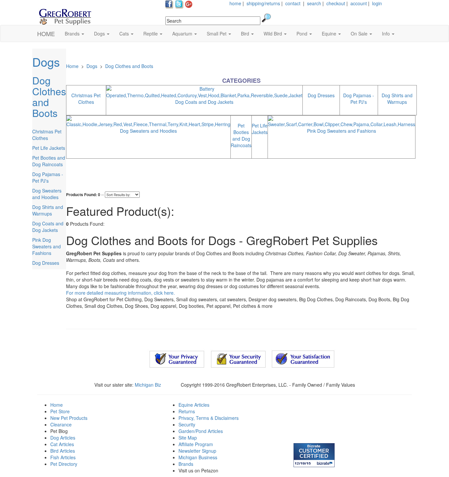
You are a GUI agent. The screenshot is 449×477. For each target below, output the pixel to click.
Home (72, 66)
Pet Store (60, 411)
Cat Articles (62, 444)
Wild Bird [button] (273, 33)
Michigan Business (197, 457)
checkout (335, 3)
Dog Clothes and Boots (49, 96)
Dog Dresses (45, 263)
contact (292, 3)
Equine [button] (330, 33)
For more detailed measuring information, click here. (120, 292)
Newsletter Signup (197, 450)
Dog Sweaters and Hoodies (46, 193)
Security (186, 424)
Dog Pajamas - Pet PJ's (47, 177)
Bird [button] (245, 33)
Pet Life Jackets (48, 148)
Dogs (46, 61)
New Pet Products (68, 418)
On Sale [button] (360, 33)
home (235, 3)
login (377, 3)
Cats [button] (124, 33)
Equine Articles (193, 404)
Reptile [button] (151, 33)
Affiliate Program (195, 444)
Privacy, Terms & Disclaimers (208, 418)
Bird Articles (62, 450)
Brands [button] (73, 33)
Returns (186, 411)
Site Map (187, 437)
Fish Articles (63, 457)
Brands (185, 464)
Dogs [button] (100, 33)
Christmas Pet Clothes (46, 134)
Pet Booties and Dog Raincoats (48, 161)
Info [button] (386, 33)
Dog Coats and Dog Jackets (47, 226)
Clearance (61, 424)
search (314, 3)
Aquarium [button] (183, 33)
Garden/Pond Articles (200, 431)
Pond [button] (302, 33)
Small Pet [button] (217, 33)
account (358, 3)
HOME (46, 33)
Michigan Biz (148, 384)
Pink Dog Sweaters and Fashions (46, 246)
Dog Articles (62, 437)
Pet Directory (63, 464)
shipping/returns (263, 3)
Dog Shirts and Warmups (47, 210)
